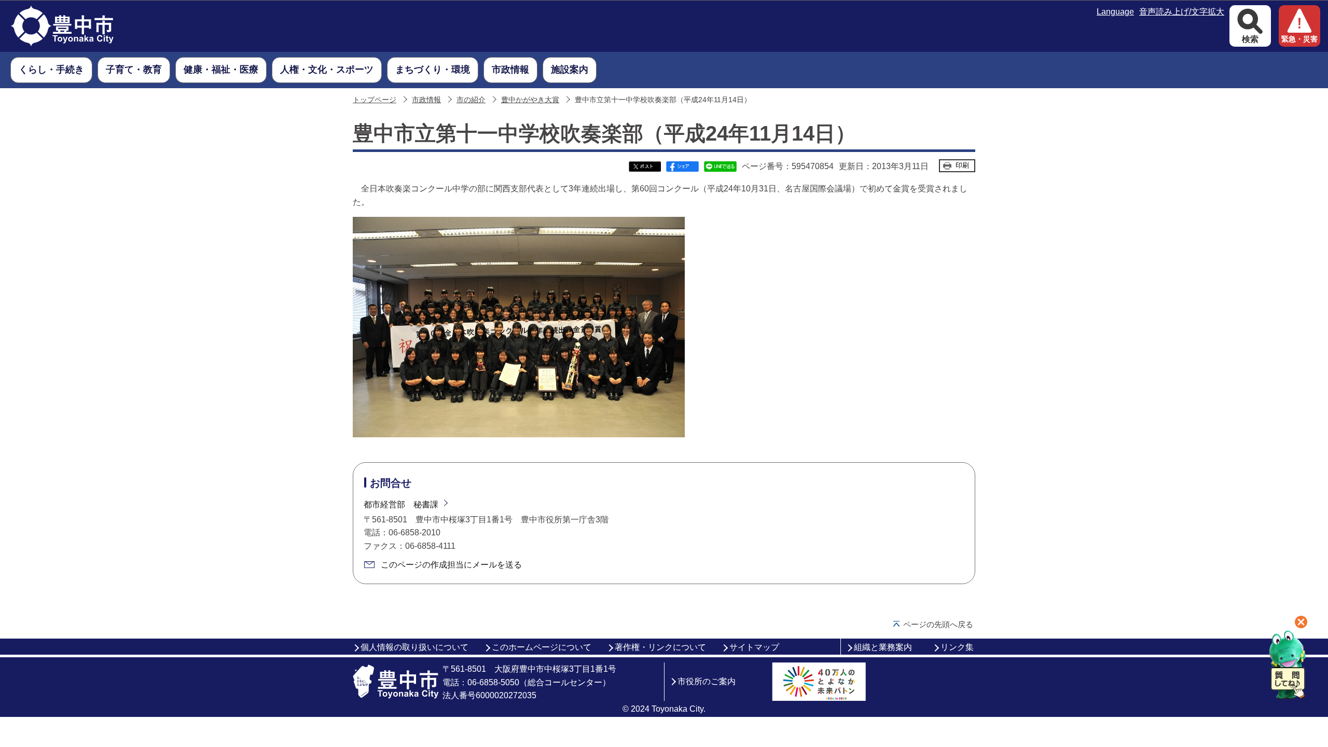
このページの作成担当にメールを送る (451, 564)
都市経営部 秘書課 (401, 504)
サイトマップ (754, 647)
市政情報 (426, 100)
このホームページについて (541, 647)
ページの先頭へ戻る (938, 624)
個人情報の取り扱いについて (414, 647)
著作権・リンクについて (660, 647)
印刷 (962, 165)
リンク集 (957, 647)
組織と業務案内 (883, 647)
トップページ (374, 100)
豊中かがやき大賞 (530, 100)
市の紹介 (471, 100)
